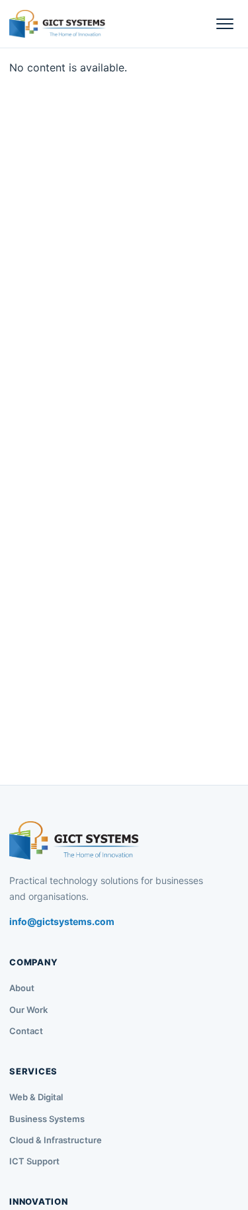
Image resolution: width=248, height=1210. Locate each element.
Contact (26, 1031)
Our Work (28, 1009)
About (21, 988)
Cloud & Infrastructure (55, 1140)
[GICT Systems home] (57, 24)
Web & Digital (36, 1097)
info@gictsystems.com (61, 921)
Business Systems (47, 1118)
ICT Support (34, 1161)
